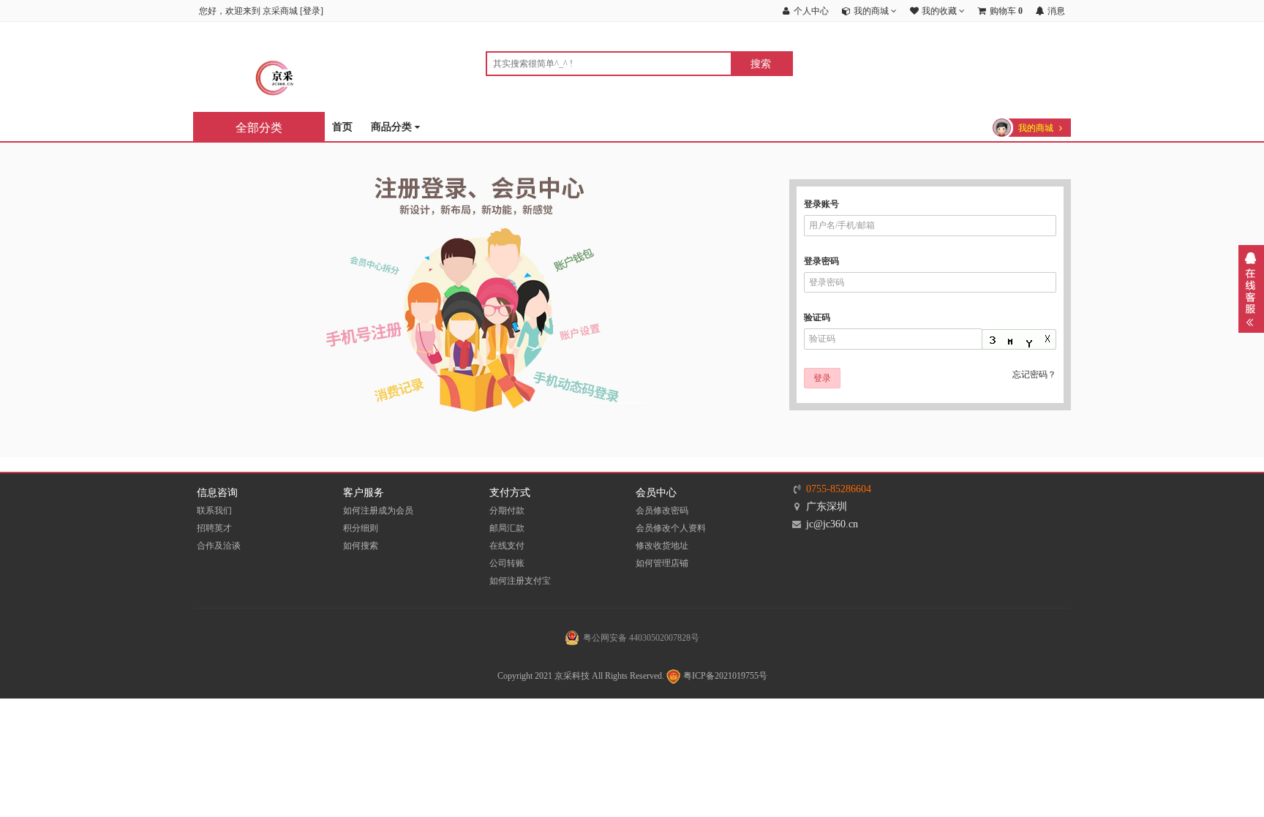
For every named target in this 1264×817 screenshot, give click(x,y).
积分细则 (360, 528)
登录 (311, 11)
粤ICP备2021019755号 (724, 676)
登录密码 (821, 261)
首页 (342, 126)
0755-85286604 (838, 488)
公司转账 (506, 563)
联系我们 (214, 510)
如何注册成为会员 (378, 510)
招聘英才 (214, 528)
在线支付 (506, 546)
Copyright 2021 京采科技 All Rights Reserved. (580, 676)
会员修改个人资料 (671, 528)
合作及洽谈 (219, 546)
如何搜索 (360, 546)
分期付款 (506, 510)
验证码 (817, 317)
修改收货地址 (662, 546)
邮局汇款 (506, 528)
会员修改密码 (662, 510)
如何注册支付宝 (520, 581)
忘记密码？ (1034, 374)
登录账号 (821, 204)
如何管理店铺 (662, 563)
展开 (1251, 289)
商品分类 (393, 126)
